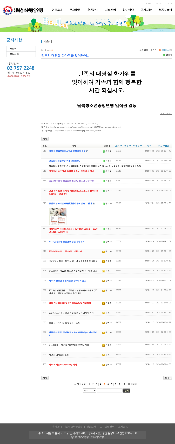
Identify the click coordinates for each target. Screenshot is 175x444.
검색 (127, 390)
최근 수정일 (163, 146)
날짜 (149, 146)
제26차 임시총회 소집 (59, 355)
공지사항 (146, 9)
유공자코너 (165, 9)
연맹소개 (57, 9)
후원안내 (92, 9)
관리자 (169, 55)
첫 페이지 (81, 384)
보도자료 (14, 54)
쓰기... (168, 378)
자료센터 (110, 9)
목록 (45, 138)
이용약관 (54, 426)
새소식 (13, 48)
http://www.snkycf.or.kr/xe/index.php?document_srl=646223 (79, 130)
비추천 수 (137, 146)
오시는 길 (123, 426)
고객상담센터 (107, 426)
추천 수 (127, 146)
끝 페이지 (132, 384)
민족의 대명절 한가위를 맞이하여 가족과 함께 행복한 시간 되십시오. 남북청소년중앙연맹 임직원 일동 (95, 166)
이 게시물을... (166, 113)
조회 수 (118, 146)
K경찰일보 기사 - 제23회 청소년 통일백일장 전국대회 (73, 261)
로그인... (154, 50)
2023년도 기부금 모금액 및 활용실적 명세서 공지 (71, 313)
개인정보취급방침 (73, 426)
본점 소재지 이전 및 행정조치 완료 (64, 322)
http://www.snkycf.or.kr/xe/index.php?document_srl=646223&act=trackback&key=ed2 (85, 127)
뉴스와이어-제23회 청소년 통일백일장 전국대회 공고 (73, 271)
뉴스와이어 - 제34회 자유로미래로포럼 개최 (69, 345)
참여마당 (128, 9)
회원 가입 (143, 50)
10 (124, 384)
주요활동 (75, 9)
